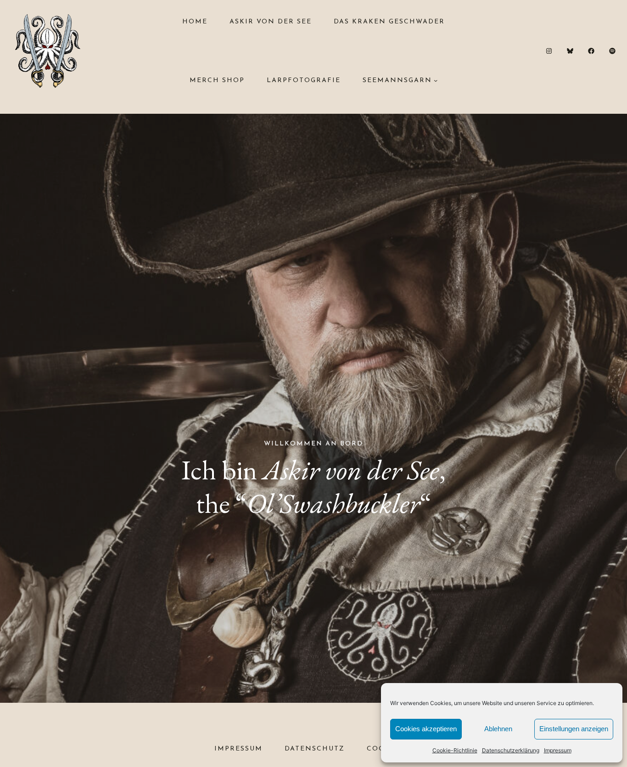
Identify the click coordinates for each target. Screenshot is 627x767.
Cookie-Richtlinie (454, 750)
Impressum (557, 750)
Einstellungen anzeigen (573, 729)
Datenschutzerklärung (510, 750)
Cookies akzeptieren (426, 729)
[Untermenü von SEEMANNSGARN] (435, 80)
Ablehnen (498, 729)
